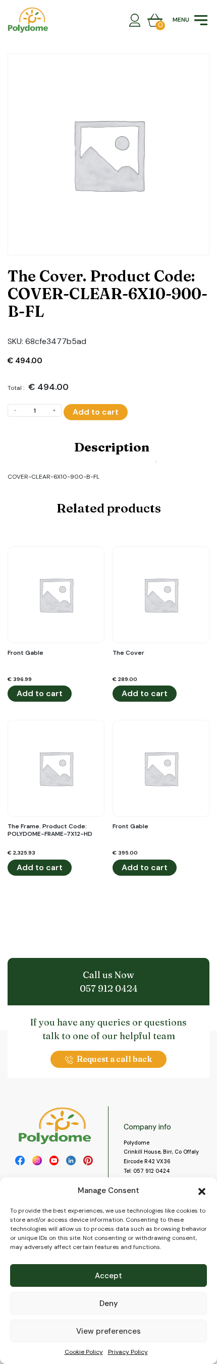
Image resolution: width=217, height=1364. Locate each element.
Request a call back (114, 1059)
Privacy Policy (128, 1352)
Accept (108, 1276)
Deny (108, 1303)
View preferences (108, 1331)
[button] (202, 1190)
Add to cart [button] (40, 693)
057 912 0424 (109, 988)
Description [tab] (111, 446)
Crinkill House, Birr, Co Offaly (161, 1152)
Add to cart (96, 412)
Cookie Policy (84, 1352)
